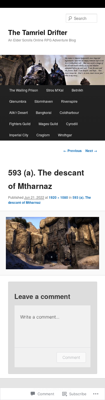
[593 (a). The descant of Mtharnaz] (52, 243)
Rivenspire (69, 101)
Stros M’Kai (55, 90)
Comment (71, 357)
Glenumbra (17, 101)
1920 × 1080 (58, 197)
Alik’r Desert (18, 112)
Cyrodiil (72, 123)
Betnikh (77, 90)
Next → (91, 150)
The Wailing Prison (23, 90)
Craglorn (43, 134)
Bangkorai (44, 112)
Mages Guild (48, 123)
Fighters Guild (20, 123)
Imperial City (18, 134)
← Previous (72, 150)
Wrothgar (65, 134)
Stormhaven (43, 101)
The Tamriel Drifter (37, 32)
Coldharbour (69, 112)
